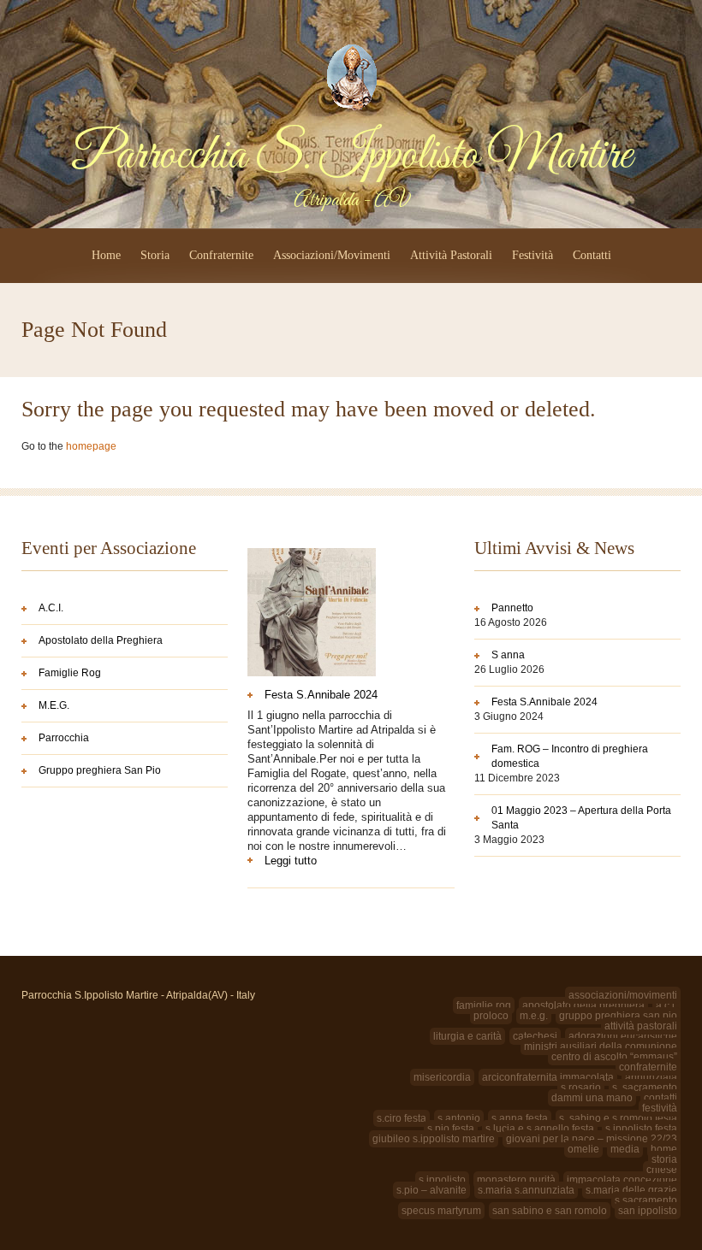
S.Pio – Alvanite (431, 1190)
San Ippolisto (647, 1211)
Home (106, 255)
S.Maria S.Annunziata (526, 1190)
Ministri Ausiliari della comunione (600, 1046)
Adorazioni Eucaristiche (622, 1036)
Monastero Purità (516, 1180)
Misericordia (442, 1077)
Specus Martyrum (441, 1211)
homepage (91, 446)
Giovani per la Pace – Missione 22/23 (591, 1139)
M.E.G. (54, 705)
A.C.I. (51, 608)
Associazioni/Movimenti (331, 255)
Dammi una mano (592, 1098)
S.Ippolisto (442, 1180)
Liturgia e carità (467, 1036)
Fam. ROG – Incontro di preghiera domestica (569, 756)
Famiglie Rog (70, 673)
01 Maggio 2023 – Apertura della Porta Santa (581, 818)
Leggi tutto (317, 860)
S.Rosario (581, 1088)
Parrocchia (64, 738)
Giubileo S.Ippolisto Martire (433, 1139)
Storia (155, 255)
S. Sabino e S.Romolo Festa (618, 1118)
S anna (508, 655)
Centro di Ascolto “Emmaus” (614, 1057)
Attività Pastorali (451, 255)
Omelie (583, 1149)
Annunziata (651, 1077)
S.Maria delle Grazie (631, 1190)
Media (625, 1149)
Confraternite (221, 255)
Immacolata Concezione (622, 1180)
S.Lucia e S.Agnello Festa (539, 1129)
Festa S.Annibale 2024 (321, 694)
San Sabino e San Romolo (549, 1211)
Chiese (661, 1170)
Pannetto (512, 608)
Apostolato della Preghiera (101, 640)
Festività (532, 255)
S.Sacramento (646, 1200)
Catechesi (535, 1036)
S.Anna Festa (519, 1118)
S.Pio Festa (450, 1129)
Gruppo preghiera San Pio (100, 770)
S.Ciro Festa (401, 1118)
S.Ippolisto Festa (641, 1129)
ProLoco (491, 1016)
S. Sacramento (644, 1088)
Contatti (592, 255)
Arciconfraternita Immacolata (548, 1077)
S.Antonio (458, 1118)
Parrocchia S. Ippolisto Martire (351, 156)
